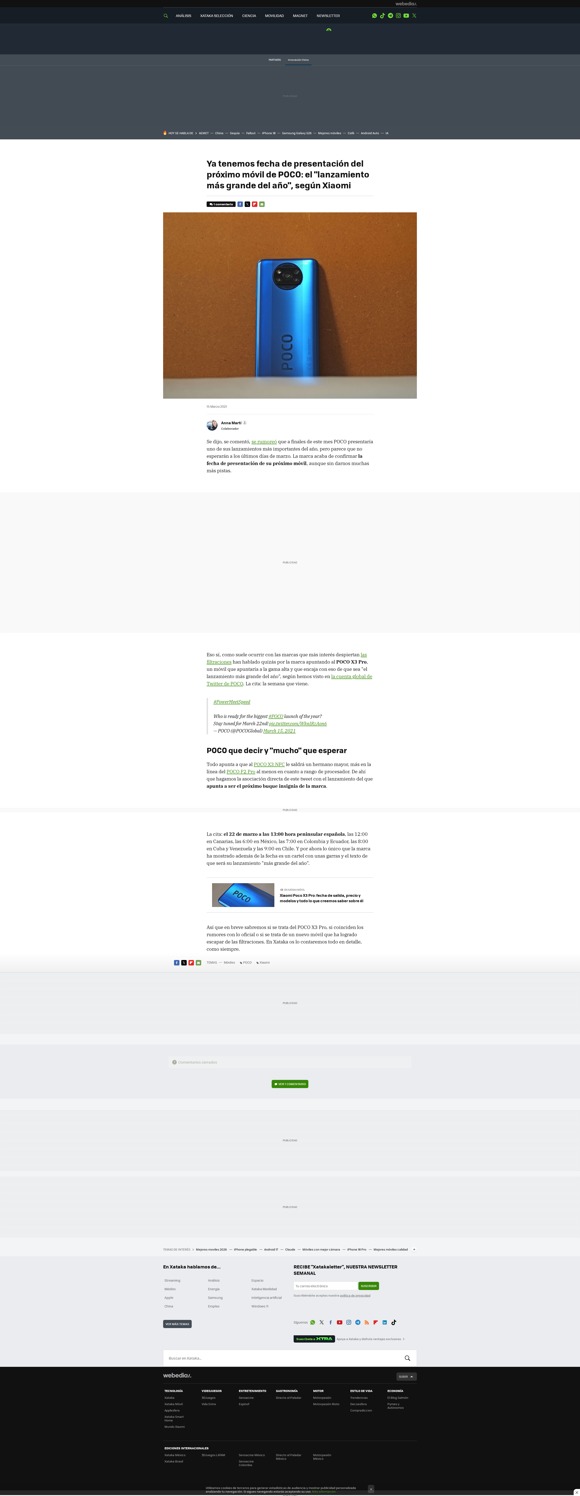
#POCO (275, 716)
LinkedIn (384, 1321)
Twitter (414, 15)
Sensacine (246, 1397)
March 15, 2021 (279, 730)
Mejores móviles (329, 133)
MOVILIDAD (274, 15)
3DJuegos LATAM (213, 1455)
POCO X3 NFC (269, 764)
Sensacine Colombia (246, 1463)
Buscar (408, 1358)
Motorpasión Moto (326, 1404)
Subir (403, 1376)
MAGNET (300, 15)
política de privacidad (355, 1295)
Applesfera (172, 1410)
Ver (292, 1084)
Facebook (240, 204)
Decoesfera (358, 1404)
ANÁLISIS (183, 15)
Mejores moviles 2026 (211, 1249)
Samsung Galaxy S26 (297, 133)
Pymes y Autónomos (395, 1406)
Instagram (398, 15)
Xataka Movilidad (264, 1289)
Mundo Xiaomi (174, 1426)
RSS (366, 1321)
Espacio (257, 1280)
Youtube (406, 15)
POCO (247, 962)
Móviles (229, 962)
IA (387, 133)
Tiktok (382, 15)
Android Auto (370, 133)
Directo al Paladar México (288, 1457)
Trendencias (359, 1397)
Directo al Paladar (288, 1397)
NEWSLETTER (328, 15)
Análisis (214, 1280)
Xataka (169, 1397)
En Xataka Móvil (294, 889)
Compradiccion (361, 1410)
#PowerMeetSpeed (231, 701)
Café (351, 133)
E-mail (262, 204)
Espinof (244, 1404)
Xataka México (175, 1455)
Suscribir (369, 1286)
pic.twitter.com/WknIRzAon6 (298, 723)
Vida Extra (209, 1404)
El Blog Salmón (397, 1397)
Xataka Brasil (173, 1461)
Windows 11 (259, 1306)
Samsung (215, 1297)
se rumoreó (264, 441)
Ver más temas (177, 1324)
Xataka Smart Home (174, 1418)
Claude (290, 1249)
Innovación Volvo (298, 59)
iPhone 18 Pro (357, 1249)
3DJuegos (208, 1397)
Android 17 (271, 1249)
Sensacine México (252, 1455)
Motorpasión (322, 1397)
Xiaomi (265, 962)
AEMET (204, 133)
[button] (233, 422)
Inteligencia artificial (266, 1297)
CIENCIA (249, 15)
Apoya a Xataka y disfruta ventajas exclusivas (369, 1339)
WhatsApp (374, 15)
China (219, 133)
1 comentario (223, 204)
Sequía (235, 133)
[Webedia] (406, 3)
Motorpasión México (322, 1457)
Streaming (172, 1280)
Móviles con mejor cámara (321, 1249)
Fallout (251, 133)
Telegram (390, 15)
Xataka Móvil (173, 1404)
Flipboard (254, 204)
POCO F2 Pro (241, 771)
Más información (324, 1491)
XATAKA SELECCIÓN (216, 15)
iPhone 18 (269, 133)
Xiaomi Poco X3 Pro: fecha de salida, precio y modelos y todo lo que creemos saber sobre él (321, 897)
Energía (214, 1289)
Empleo (213, 1306)
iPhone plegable (246, 1249)
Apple (168, 1297)
